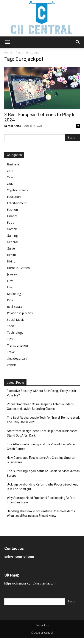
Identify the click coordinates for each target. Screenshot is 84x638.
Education (14, 197)
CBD (10, 184)
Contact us (42, 625)
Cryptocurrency (17, 190)
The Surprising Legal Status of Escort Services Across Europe (43, 473)
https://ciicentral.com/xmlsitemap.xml (30, 583)
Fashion (12, 209)
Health (11, 255)
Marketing (14, 294)
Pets (10, 300)
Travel (11, 352)
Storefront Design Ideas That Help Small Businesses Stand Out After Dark (42, 433)
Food (10, 222)
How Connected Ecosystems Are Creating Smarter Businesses (41, 460)
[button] (7, 42)
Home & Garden (18, 268)
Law (10, 281)
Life (9, 287)
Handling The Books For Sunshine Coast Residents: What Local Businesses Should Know (41, 513)
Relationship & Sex (20, 313)
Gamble (12, 229)
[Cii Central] (42, 18)
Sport (10, 326)
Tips (10, 339)
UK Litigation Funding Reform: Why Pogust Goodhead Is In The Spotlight (42, 487)
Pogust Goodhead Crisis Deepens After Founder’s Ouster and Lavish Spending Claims (40, 406)
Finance (12, 216)
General (12, 242)
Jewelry (12, 274)
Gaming (12, 235)
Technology (15, 332)
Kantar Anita (12, 125)
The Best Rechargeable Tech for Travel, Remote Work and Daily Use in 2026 (43, 420)
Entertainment (17, 203)
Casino (11, 177)
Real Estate (15, 307)
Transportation (17, 345)
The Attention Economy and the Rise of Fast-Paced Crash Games (41, 447)
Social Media (16, 319)
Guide (11, 248)
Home (8, 52)
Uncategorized (17, 358)
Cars (10, 171)
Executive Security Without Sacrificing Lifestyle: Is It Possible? (41, 393)
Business (13, 164)
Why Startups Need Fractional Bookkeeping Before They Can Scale (41, 500)
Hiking (11, 261)
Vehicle (12, 365)
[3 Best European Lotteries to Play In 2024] (42, 88)
